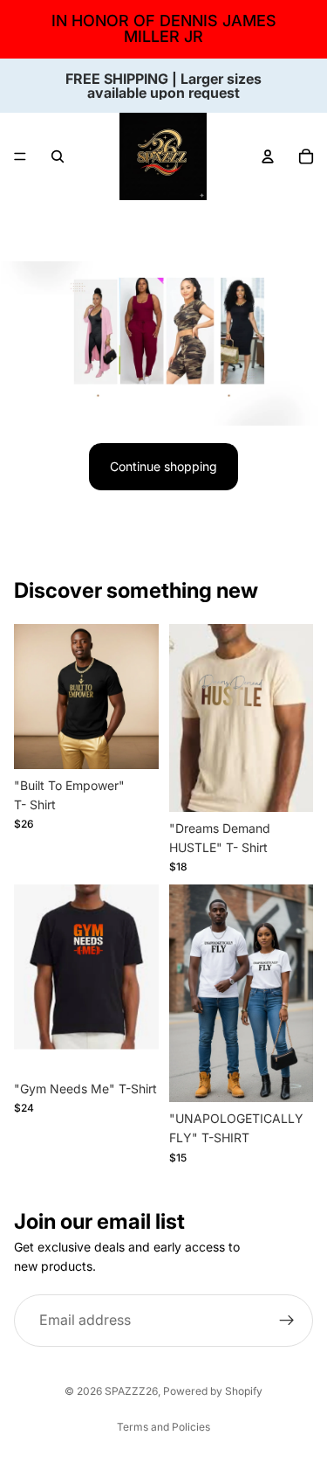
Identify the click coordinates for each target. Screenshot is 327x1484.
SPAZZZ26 (131, 1390)
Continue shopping (163, 466)
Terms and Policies (163, 1426)
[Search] (57, 156)
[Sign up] (287, 1320)
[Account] (268, 156)
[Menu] (20, 156)
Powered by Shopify (212, 1390)
